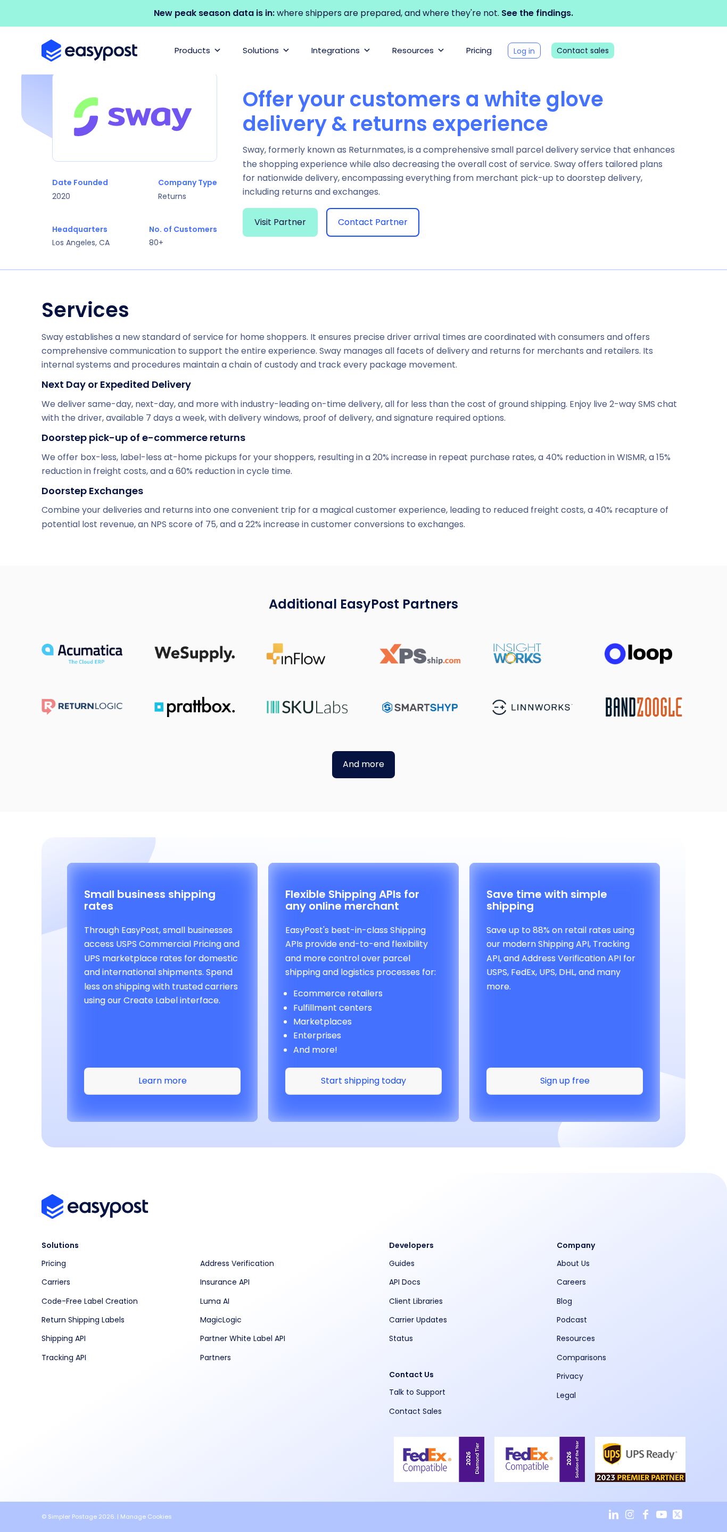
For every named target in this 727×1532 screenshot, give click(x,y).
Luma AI (214, 1301)
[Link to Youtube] (662, 1515)
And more (363, 764)
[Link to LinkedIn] (614, 1515)
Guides (402, 1263)
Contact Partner (373, 222)
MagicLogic (221, 1319)
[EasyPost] (89, 50)
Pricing (479, 50)
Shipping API (64, 1338)
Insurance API (225, 1282)
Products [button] (192, 50)
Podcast (572, 1319)
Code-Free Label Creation (90, 1301)
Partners (215, 1357)
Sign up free (565, 1081)
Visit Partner (280, 222)
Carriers (56, 1282)
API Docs (404, 1282)
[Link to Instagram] (630, 1515)
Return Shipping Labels (83, 1319)
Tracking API (64, 1357)
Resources (413, 50)
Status (401, 1338)
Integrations (335, 50)
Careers (571, 1282)
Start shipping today (363, 1081)
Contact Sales (415, 1411)
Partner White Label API (242, 1338)
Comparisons (581, 1357)
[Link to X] (677, 1515)
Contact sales (583, 50)
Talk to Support (417, 1392)
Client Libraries (416, 1301)
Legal (566, 1395)
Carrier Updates (418, 1319)
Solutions (261, 50)
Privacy (570, 1376)
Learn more (162, 1081)
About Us (573, 1263)
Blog (564, 1301)
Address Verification (237, 1263)
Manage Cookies (146, 1516)
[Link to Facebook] (646, 1515)
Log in (524, 51)
